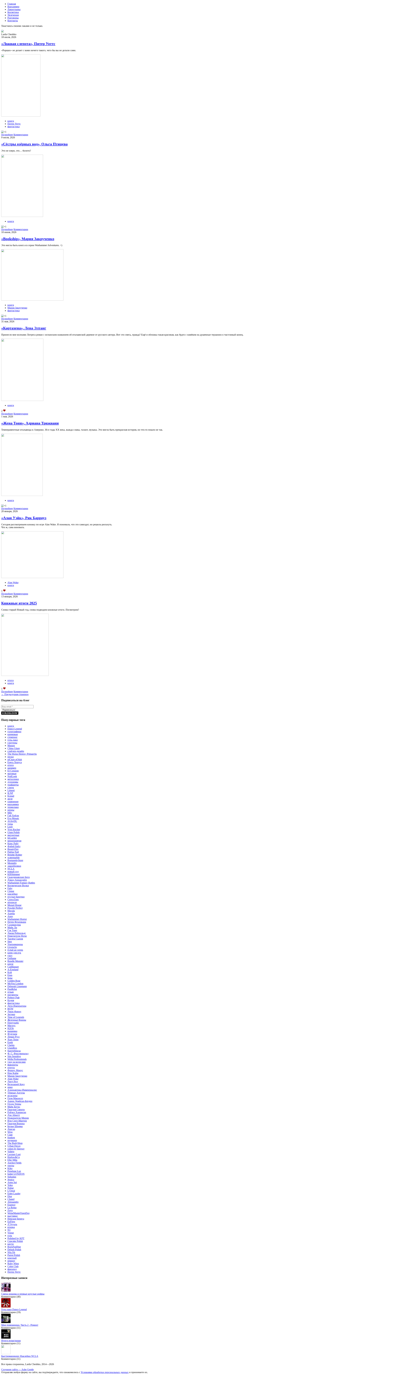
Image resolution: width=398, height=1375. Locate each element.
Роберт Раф (13, 997)
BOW (10, 1008)
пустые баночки (16, 896)
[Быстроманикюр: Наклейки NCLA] (6, 1353)
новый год (13, 871)
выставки (12, 1216)
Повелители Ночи (17, 936)
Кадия (10, 1000)
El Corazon (13, 770)
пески (10, 756)
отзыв (10, 992)
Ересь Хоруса (14, 762)
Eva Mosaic (13, 818)
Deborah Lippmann (17, 986)
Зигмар (11, 1014)
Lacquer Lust (14, 1154)
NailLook (12, 776)
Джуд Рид (12, 1081)
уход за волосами (16, 1062)
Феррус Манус (15, 1070)
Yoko (10, 1185)
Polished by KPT (15, 1238)
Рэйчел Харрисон (16, 1112)
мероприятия (14, 840)
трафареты (13, 784)
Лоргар (11, 1129)
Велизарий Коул (16, 1084)
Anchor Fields (14, 1162)
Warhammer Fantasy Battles (21, 882)
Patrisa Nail (13, 852)
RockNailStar (14, 1246)
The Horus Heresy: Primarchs (22, 754)
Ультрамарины (15, 944)
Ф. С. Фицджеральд (17, 1053)
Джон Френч (14, 1011)
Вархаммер (13, 6)
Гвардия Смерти (16, 1109)
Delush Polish (14, 1249)
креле (10, 964)
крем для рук (14, 952)
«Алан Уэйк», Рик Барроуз (23, 518)
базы (9, 978)
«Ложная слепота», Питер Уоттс (28, 44)
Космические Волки (18, 885)
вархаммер (13, 804)
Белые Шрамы (15, 1126)
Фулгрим (12, 1034)
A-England (12, 969)
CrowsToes (13, 899)
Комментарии (21, 134)
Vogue (10, 1232)
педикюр (12, 1140)
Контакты (12, 20)
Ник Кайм (12, 1073)
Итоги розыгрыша (11, 1340)
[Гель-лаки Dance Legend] (6, 1306)
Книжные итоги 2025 (19, 603)
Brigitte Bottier (14, 854)
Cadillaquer (13, 966)
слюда (10, 787)
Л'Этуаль (12, 1224)
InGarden (12, 838)
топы (10, 824)
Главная (11, 3)
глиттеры (12, 742)
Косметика (13, 12)
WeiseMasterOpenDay (18, 1213)
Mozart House (14, 905)
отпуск (11, 1067)
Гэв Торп (12, 930)
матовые (11, 773)
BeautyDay (13, 849)
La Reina (11, 1207)
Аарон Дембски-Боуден (19, 1101)
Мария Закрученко (17, 307)
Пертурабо (13, 1022)
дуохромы (12, 782)
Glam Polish (13, 832)
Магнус (11, 1025)
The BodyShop (15, 1143)
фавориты (12, 1064)
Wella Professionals (17, 1059)
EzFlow (11, 1221)
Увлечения (13, 15)
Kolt (9, 972)
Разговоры (13, 17)
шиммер (11, 768)
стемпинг (12, 737)
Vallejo (10, 1151)
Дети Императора (16, 1006)
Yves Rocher (13, 829)
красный (12, 1258)
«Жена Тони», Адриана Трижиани (30, 423)
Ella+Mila (12, 1160)
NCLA (10, 868)
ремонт (11, 1260)
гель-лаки (12, 740)
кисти (10, 1244)
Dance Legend (14, 728)
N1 (9, 1230)
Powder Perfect (15, 908)
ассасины (12, 1095)
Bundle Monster (15, 961)
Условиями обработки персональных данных (105, 1372)
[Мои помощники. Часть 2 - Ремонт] (6, 1322)
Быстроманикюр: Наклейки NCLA (19, 1356)
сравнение (13, 801)
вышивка (12, 1031)
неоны (10, 810)
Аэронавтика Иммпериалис (22, 1090)
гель (9, 1235)
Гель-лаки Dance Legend (14, 1309)
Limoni (11, 790)
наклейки (12, 894)
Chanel (10, 1199)
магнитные (13, 835)
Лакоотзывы (14, 9)
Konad (10, 796)
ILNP (10, 793)
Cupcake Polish (15, 1241)
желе (10, 798)
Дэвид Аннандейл (17, 880)
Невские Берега (15, 1218)
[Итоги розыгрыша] (6, 1337)
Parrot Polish (13, 1255)
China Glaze (13, 748)
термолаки (13, 807)
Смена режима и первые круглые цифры (22, 1294)
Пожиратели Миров (18, 1118)
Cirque (10, 891)
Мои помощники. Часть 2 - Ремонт (19, 1325)
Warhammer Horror (17, 919)
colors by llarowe (15, 1148)
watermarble (13, 857)
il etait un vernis (15, 950)
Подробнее (7, 134)
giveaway (12, 902)
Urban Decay (14, 1146)
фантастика (13, 126)
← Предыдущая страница (14, 694)
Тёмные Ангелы (16, 1092)
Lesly (10, 826)
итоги (10, 680)
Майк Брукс (13, 1106)
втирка (11, 1227)
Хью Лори (13, 1039)
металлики (13, 779)
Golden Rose (13, 980)
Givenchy (12, 947)
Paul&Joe (12, 989)
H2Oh (10, 1028)
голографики (14, 731)
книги (10, 121)
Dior (9, 1196)
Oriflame (11, 958)
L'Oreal (11, 1190)
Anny (10, 916)
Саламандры (14, 924)
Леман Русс (13, 1036)
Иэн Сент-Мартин (17, 1120)
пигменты (12, 994)
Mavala (11, 910)
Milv (9, 812)
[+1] (3, 132)
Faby (9, 888)
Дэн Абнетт (13, 1115)
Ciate (10, 1134)
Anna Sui (12, 1182)
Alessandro (13, 1202)
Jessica (10, 1179)
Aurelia (11, 913)
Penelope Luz (14, 1171)
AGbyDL (12, 821)
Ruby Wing (13, 1263)
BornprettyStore (15, 860)
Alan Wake (13, 582)
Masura (11, 745)
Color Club (13, 1266)
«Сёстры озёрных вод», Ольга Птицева (34, 144)
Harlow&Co (13, 1157)
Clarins (10, 1045)
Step (9, 941)
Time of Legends (15, 1017)
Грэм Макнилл (15, 1098)
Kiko (9, 1168)
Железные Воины (16, 1020)
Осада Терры (14, 1104)
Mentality (12, 863)
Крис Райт (13, 843)
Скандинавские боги (18, 877)
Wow (10, 1132)
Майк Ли (12, 927)
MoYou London (15, 983)
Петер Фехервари (16, 922)
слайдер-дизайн (15, 751)
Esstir (10, 1042)
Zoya (10, 1210)
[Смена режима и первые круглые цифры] (6, 1291)
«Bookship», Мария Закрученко (27, 239)
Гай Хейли (13, 815)
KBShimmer (13, 874)
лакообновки (14, 866)
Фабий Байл (13, 846)
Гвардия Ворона (16, 1123)
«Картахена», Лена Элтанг (23, 328)
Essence (11, 1204)
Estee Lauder (13, 1193)
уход (9, 955)
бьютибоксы (14, 1050)
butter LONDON (16, 1174)
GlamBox (12, 1048)
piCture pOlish (14, 759)
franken (11, 1137)
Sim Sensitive (14, 1056)
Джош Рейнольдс (16, 933)
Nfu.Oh (11, 1252)
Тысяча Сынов (15, 938)
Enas (9, 975)
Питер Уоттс (14, 123)
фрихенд (12, 1269)
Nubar (10, 1188)
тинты (10, 1165)
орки (10, 1087)
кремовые (12, 734)
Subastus (11, 1176)
